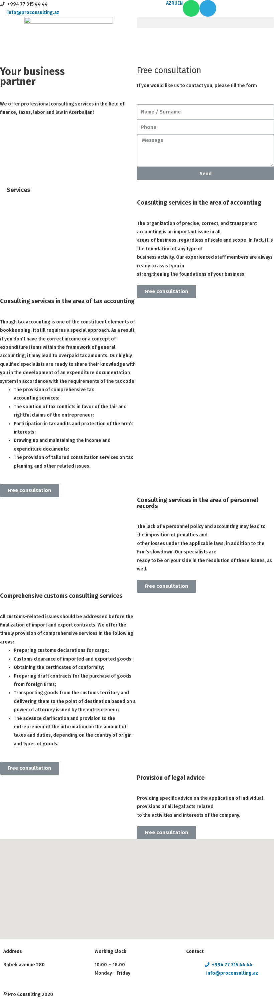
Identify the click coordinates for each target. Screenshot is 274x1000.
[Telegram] (207, 8)
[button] (205, 22)
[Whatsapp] (191, 8)
